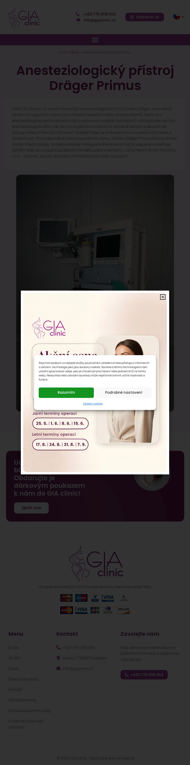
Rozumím (66, 392)
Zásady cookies (93, 404)
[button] (163, 297)
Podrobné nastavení (123, 392)
